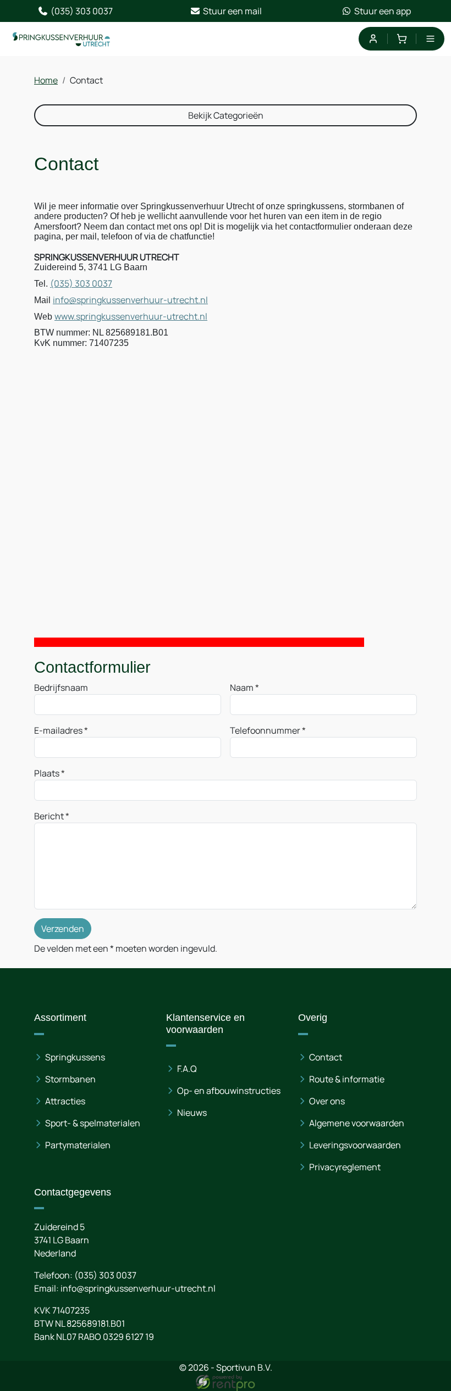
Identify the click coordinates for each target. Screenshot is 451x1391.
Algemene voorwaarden (356, 1123)
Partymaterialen (78, 1145)
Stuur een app (382, 11)
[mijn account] (372, 38)
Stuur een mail (232, 11)
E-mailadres (58, 730)
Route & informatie (346, 1079)
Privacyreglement (345, 1167)
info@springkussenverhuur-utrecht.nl (130, 300)
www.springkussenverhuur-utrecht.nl (130, 316)
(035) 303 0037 (82, 11)
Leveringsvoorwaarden (355, 1145)
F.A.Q (187, 1069)
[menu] (430, 38)
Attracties (65, 1101)
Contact (325, 1057)
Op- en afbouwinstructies (228, 1091)
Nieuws (192, 1113)
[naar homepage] (62, 39)
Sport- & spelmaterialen (92, 1123)
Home (46, 80)
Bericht (49, 816)
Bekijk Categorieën (225, 115)
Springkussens (75, 1057)
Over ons (327, 1101)
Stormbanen (70, 1079)
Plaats (46, 773)
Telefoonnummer (265, 730)
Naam (242, 687)
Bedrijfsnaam (61, 687)
